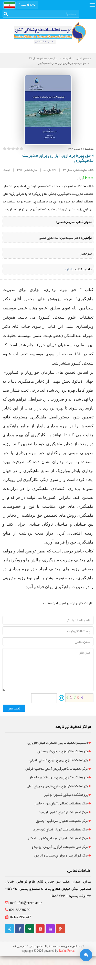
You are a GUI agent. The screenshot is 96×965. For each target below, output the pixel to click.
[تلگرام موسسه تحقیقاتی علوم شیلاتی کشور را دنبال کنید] (9, 929)
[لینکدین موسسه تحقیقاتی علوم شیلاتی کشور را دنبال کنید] (50, 929)
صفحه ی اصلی (83, 58)
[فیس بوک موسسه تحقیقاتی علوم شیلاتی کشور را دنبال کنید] (20, 929)
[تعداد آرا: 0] (5, 148)
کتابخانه (66, 58)
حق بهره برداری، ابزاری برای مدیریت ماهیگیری (62, 63)
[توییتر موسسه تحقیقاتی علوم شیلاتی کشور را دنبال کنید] (29, 929)
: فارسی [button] (28, 5)
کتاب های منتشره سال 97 (43, 58)
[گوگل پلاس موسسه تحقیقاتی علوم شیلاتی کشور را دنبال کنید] (60, 929)
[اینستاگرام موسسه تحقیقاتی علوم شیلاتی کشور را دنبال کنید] (40, 929)
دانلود (69, 269)
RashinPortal (66, 950)
